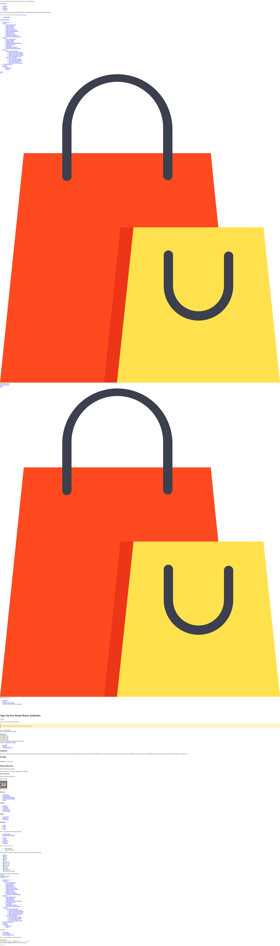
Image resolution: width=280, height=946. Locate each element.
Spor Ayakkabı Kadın (11, 24)
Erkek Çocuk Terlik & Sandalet (16, 53)
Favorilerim (5, 808)
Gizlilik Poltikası (7, 796)
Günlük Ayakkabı (10, 32)
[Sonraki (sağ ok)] (2, 945)
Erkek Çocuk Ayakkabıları (12, 51)
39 (10, 761)
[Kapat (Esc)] (5, 944)
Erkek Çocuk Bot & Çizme (15, 56)
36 (5, 761)
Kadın (4, 701)
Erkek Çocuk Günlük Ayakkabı (16, 55)
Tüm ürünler (6, 932)
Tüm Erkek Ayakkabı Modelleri (13, 48)
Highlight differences (9, 850)
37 (7, 761)
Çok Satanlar (6, 816)
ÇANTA (5, 65)
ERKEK (5, 38)
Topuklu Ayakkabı (10, 28)
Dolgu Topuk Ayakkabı (11, 30)
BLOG (7, 69)
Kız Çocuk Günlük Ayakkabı (15, 62)
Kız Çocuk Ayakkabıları (11, 57)
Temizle (14, 731)
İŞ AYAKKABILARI (7, 64)
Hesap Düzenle (6, 809)
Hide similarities (8, 848)
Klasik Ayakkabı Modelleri (12, 31)
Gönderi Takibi (6, 17)
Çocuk (4, 827)
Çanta (4, 829)
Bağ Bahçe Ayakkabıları (11, 35)
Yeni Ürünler (6, 819)
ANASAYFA (6, 22)
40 (12, 761)
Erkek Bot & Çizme (10, 44)
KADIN (4, 23)
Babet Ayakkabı (9, 27)
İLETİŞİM (5, 66)
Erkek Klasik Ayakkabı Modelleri (13, 43)
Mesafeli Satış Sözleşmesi (9, 797)
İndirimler (5, 818)
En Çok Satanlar (6, 933)
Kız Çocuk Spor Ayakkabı (15, 59)
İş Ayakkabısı (9, 45)
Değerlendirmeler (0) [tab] (8, 747)
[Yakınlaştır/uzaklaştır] (0, 944)
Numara (2, 730)
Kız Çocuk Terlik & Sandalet (15, 60)
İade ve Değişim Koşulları (9, 798)
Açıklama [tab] (5, 745)
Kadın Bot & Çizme (10, 34)
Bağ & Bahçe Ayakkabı (11, 47)
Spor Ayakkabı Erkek (11, 39)
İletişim (4, 800)
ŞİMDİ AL (32, 1)
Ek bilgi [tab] (5, 746)
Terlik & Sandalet (10, 26)
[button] (3, 3)
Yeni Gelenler (8, 934)
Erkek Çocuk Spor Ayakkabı (15, 52)
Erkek (4, 826)
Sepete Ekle (3, 734)
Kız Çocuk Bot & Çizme (14, 61)
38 (8, 761)
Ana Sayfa (5, 700)
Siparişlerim (5, 807)
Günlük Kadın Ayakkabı (8, 702)
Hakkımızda (8, 68)
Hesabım (5, 805)
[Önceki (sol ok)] (0, 945)
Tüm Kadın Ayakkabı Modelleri (13, 36)
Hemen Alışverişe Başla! (21, 14)
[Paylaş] (3, 944)
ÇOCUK (5, 49)
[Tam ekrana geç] (2, 944)
